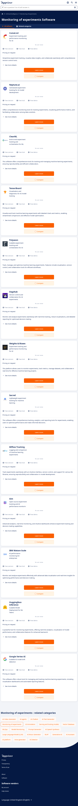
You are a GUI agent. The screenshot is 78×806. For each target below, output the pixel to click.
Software (4, 778)
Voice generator (20, 740)
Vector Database (68, 724)
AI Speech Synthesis (52, 729)
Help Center (5, 791)
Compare (40, 76)
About (3, 774)
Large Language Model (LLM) (12, 734)
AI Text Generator (48, 719)
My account (5, 787)
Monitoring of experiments (11, 724)
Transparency (6, 764)
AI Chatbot (34, 719)
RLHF (46, 734)
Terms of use (5, 767)
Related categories (25, 26)
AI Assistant (70, 734)
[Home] (2, 14)
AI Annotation (30, 724)
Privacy (4, 760)
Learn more (39, 70)
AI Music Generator (34, 734)
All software (8, 26)
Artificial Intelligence (12, 14)
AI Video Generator (9, 719)
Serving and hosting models (49, 724)
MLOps (5, 729)
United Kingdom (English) (20, 800)
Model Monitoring (18, 729)
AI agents (23, 719)
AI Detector (34, 740)
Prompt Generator (34, 729)
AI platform (6, 740)
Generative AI (57, 734)
